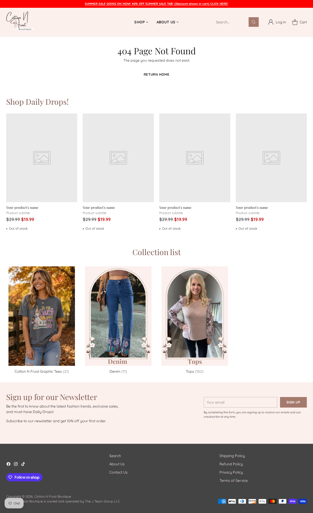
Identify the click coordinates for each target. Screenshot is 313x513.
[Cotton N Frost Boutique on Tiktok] (23, 464)
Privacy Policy (231, 472)
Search (115, 455)
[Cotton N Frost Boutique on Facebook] (8, 464)
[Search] (254, 22)
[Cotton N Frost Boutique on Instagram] (16, 464)
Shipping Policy (232, 455)
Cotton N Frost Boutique (52, 496)
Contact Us (118, 472)
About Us (117, 464)
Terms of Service (234, 480)
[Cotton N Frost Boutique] (20, 22)
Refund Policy (231, 464)
